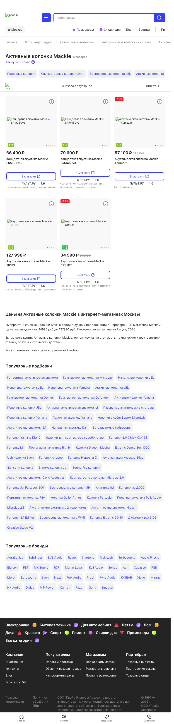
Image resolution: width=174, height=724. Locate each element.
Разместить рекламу (101, 668)
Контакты (12, 668)
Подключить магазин (101, 662)
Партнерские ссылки (141, 668)
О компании (14, 662)
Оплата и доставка (59, 662)
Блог (8, 675)
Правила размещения (101, 675)
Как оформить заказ (60, 675)
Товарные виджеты (140, 662)
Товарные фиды (137, 675)
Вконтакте (12, 682)
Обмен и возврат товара (63, 668)
